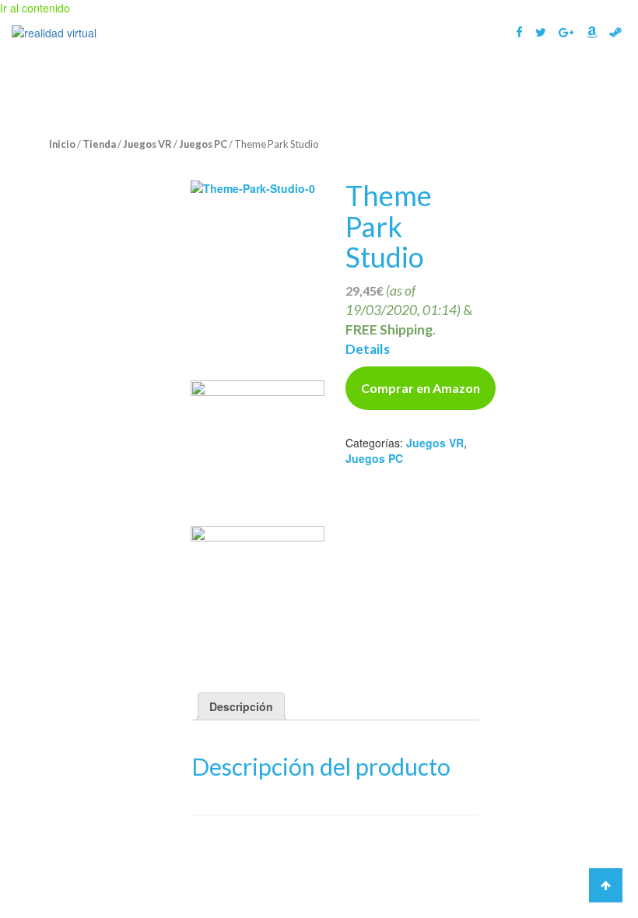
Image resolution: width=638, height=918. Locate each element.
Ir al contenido (35, 8)
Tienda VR (573, 84)
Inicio (62, 144)
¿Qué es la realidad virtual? (183, 84)
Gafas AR (405, 84)
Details (367, 349)
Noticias (495, 84)
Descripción (241, 706)
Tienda (99, 144)
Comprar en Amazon (420, 387)
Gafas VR (312, 84)
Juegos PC (203, 144)
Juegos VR (147, 144)
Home (62, 84)
